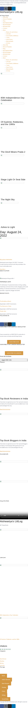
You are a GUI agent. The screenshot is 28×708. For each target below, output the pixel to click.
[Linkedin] (14, 9)
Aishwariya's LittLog (11, 12)
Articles (8, 43)
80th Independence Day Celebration (9, 615)
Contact (5, 28)
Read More (2, 269)
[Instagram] (10, 9)
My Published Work (7, 22)
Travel (7, 37)
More (4, 30)
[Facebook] (2, 9)
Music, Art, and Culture (12, 32)
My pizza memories (6, 259)
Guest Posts (9, 39)
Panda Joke (3, 311)
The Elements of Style (5, 306)
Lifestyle (8, 33)
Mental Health (9, 41)
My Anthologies (7, 24)
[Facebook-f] (2, 706)
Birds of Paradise (7, 19)
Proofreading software (5, 301)
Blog (4, 21)
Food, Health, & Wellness (12, 35)
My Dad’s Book (6, 26)
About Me (5, 17)
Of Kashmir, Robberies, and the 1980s (9, 639)
